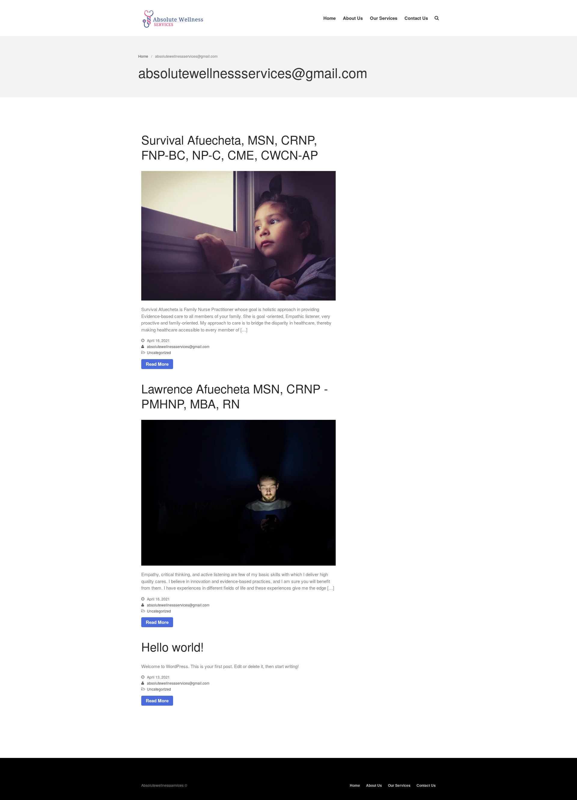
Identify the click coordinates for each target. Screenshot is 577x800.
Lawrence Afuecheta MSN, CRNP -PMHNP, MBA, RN (234, 396)
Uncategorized (159, 352)
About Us (353, 18)
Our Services (383, 18)
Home (329, 18)
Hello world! (172, 646)
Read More (157, 364)
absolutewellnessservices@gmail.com (178, 346)
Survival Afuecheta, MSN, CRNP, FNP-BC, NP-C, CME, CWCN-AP (229, 147)
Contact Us (416, 18)
